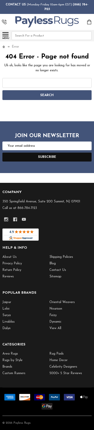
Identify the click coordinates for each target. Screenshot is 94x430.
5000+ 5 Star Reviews (65, 373)
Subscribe (47, 157)
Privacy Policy (12, 263)
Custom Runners (13, 373)
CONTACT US (16, 4)
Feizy (53, 315)
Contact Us (57, 270)
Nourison (55, 308)
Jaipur (6, 302)
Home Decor (58, 360)
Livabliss (8, 321)
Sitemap (55, 276)
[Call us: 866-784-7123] (4, 22)
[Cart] (89, 22)
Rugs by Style (12, 360)
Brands (7, 366)
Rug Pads (56, 353)
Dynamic (55, 321)
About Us (9, 257)
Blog (52, 263)
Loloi (5, 308)
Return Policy (11, 270)
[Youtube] (24, 219)
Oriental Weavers (62, 302)
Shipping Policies (61, 257)
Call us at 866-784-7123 (19, 208)
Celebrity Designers (63, 366)
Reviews (8, 276)
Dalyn (6, 328)
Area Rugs (10, 353)
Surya (6, 315)
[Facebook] (15, 219)
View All (55, 328)
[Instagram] (6, 219)
